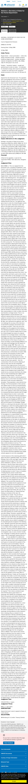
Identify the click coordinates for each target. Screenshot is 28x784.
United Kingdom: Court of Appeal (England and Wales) (13, 21)
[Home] (8, 5)
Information (12, 31)
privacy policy (10, 776)
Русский (19, 1)
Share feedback (8, 743)
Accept (14, 781)
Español (13, 1)
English (8, 1)
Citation (4, 26)
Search (20, 5)
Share (12, 26)
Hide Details (4, 16)
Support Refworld (23, 6)
